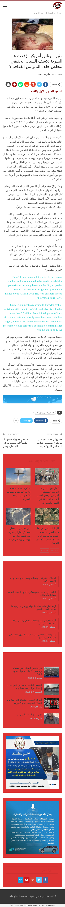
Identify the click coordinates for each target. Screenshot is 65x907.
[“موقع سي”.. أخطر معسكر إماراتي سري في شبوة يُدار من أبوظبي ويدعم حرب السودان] (18, 516)
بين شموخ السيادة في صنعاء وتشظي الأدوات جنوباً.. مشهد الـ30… (27, 671)
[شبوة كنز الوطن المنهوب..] (51, 718)
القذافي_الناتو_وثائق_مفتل (44, 412)
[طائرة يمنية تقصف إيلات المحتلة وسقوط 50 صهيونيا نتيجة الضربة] (18, 476)
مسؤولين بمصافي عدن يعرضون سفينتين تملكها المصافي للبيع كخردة (49, 443)
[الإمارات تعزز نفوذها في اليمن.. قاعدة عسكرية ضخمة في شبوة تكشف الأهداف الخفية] (47, 516)
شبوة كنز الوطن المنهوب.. (28, 714)
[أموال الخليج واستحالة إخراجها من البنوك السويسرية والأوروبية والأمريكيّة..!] (51, 704)
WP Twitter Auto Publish (20, 905)
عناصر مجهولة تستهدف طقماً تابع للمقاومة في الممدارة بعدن (15, 443)
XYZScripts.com (48, 905)
